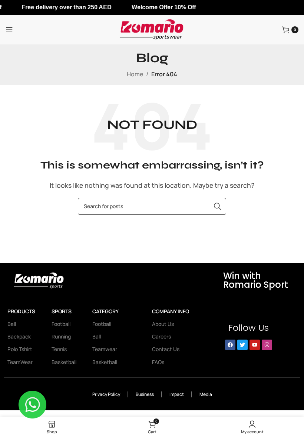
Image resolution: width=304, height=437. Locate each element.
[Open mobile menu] (9, 29)
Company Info (170, 311)
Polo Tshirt (19, 349)
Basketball (64, 362)
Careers (161, 336)
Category (105, 311)
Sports (62, 311)
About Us (163, 323)
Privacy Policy (106, 394)
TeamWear (20, 362)
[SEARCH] (217, 206)
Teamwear (104, 349)
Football (61, 323)
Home (135, 74)
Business (145, 394)
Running (61, 336)
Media (205, 394)
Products (21, 311)
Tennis (59, 349)
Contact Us (165, 349)
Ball (11, 323)
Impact (176, 394)
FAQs (158, 362)
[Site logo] (152, 29)
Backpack (19, 336)
